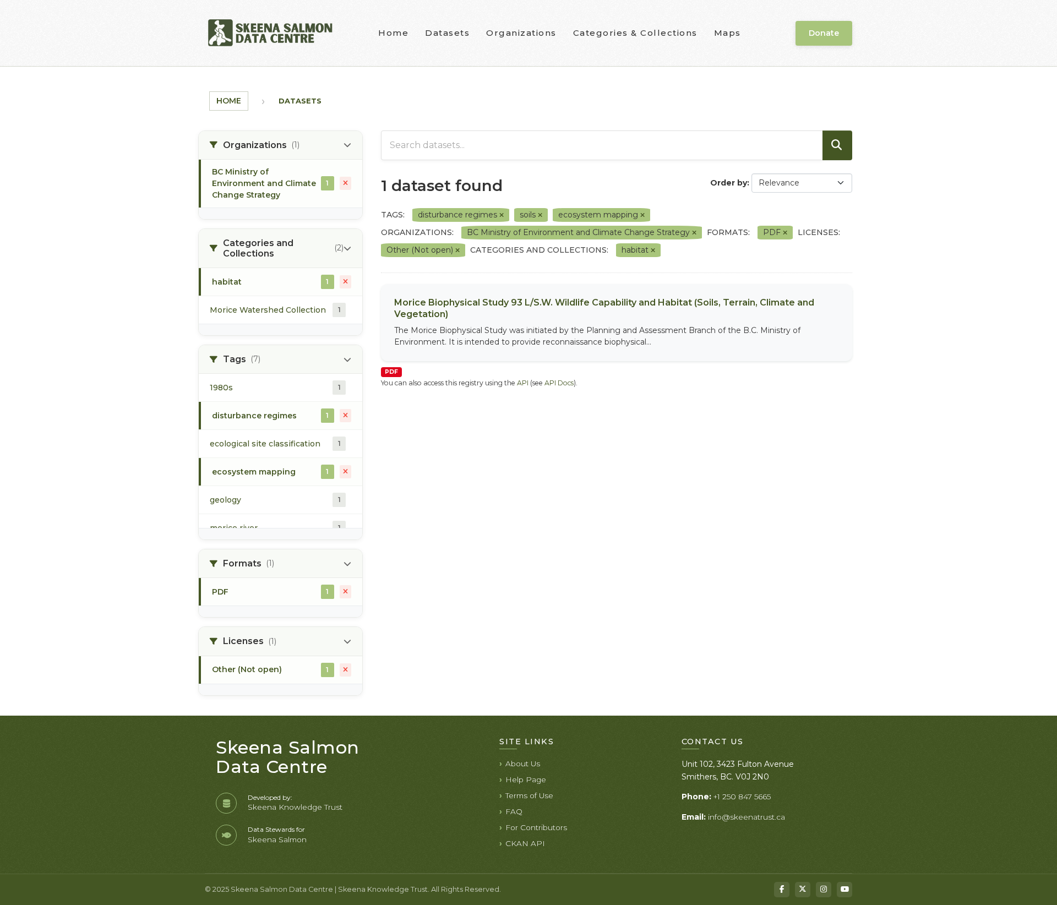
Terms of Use (529, 795)
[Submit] (837, 145)
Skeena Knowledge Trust (295, 807)
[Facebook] (781, 889)
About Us (522, 763)
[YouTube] (844, 889)
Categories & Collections (635, 33)
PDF (391, 371)
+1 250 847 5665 (742, 796)
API (522, 383)
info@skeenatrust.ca (746, 817)
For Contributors (536, 827)
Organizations (521, 33)
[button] (280, 145)
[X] (802, 889)
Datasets (447, 33)
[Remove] (501, 215)
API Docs (559, 383)
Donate (824, 33)
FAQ (513, 811)
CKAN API (525, 843)
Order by (728, 183)
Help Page (525, 779)
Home (393, 33)
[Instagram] (823, 889)
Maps (727, 33)
